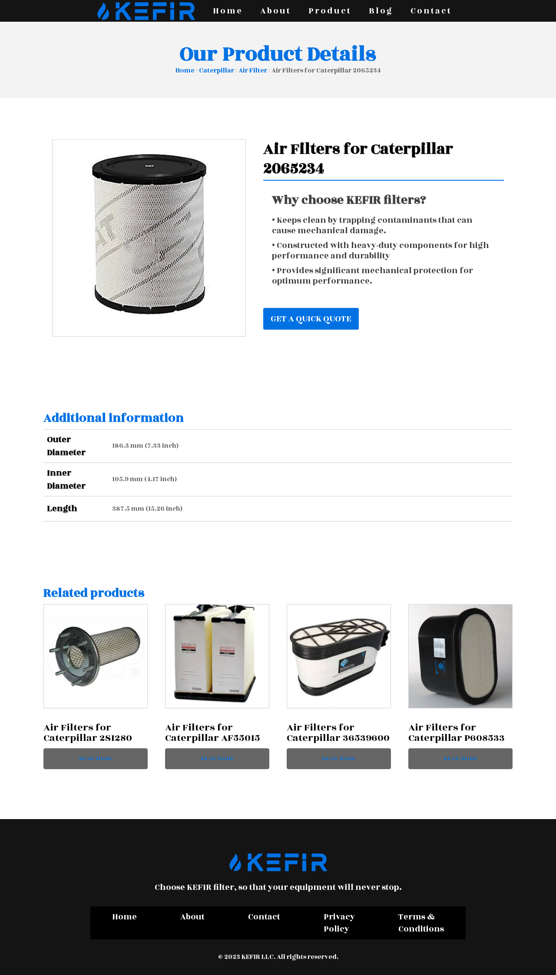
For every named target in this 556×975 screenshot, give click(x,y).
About (275, 11)
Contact (431, 11)
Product (329, 11)
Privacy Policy (339, 923)
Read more (96, 758)
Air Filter (252, 71)
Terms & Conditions (421, 923)
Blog (381, 11)
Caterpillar (216, 71)
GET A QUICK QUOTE (311, 319)
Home (228, 11)
